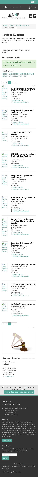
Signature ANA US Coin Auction (21, 133)
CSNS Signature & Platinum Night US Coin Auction (23, 155)
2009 (3, 76)
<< (3, 82)
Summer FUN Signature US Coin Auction (23, 198)
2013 (17, 76)
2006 (25, 74)
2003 (14, 74)
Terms (4, 472)
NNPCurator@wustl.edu (12, 404)
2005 (21, 74)
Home (5, 25)
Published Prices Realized (21, 102)
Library (11, 25)
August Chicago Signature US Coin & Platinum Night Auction (22, 221)
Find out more (7, 440)
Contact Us (17, 472)
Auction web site (18, 100)
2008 (32, 74)
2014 (21, 76)
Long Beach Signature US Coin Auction (22, 111)
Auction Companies (22, 25)
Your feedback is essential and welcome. (18, 392)
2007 (28, 74)
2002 (10, 74)
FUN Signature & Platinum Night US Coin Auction (23, 90)
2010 (6, 76)
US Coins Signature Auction (23, 264)
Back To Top (18, 464)
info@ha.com (9, 376)
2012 (14, 76)
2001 (6, 74)
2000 (3, 74)
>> (15, 82)
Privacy (9, 472)
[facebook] (34, 2)
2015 (25, 76)
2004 (17, 74)
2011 (10, 76)
